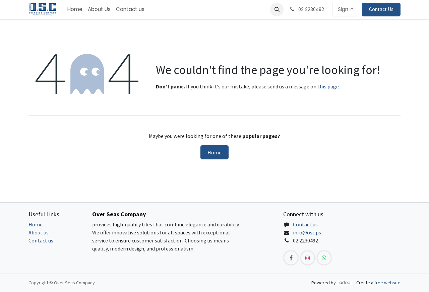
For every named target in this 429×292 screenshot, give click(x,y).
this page (328, 86)
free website (387, 283)
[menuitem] (75, 9)
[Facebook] (291, 258)
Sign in (346, 9)
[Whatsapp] (324, 258)
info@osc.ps (307, 232)
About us (38, 232)
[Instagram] (307, 258)
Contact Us (381, 9)
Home (214, 152)
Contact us (40, 240)
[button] (277, 9)
